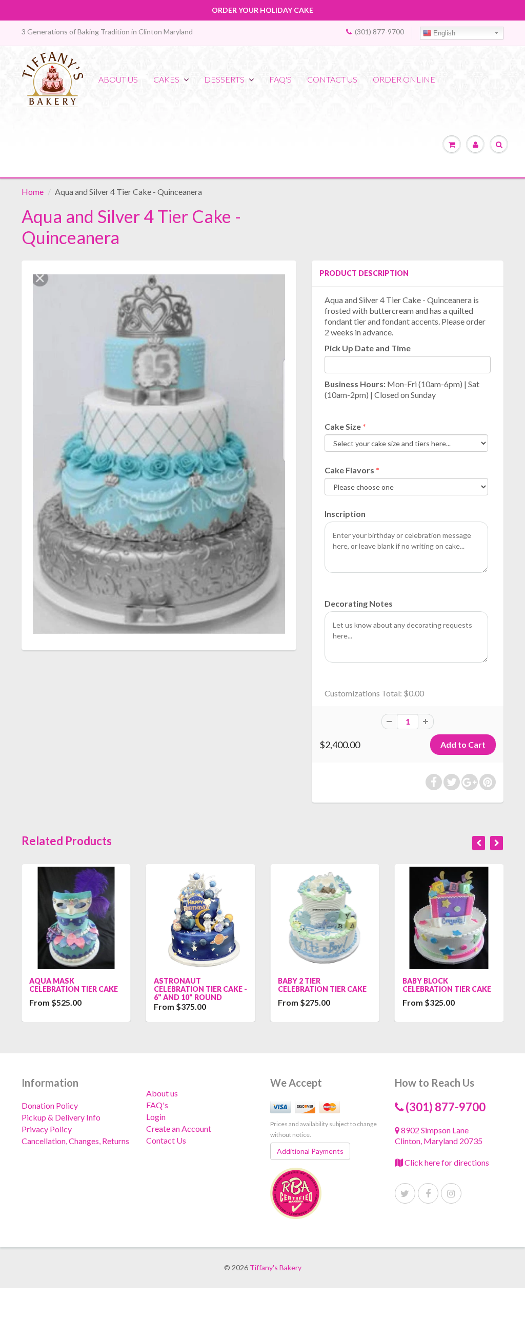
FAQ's (280, 79)
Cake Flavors (349, 470)
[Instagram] (451, 1193)
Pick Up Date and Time (368, 348)
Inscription (345, 513)
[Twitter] (405, 1193)
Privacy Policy (47, 1129)
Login (156, 1117)
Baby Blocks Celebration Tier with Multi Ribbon (458, 989)
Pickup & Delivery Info (61, 1117)
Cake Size (343, 426)
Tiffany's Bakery (275, 1267)
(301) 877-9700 (379, 31)
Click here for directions (446, 1162)
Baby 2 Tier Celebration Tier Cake (209, 984)
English (443, 33)
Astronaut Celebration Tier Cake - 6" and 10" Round (87, 989)
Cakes (166, 79)
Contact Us (166, 1140)
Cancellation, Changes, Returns (75, 1141)
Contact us (332, 79)
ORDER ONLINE (404, 79)
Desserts (224, 79)
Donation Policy (50, 1105)
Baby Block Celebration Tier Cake (334, 984)
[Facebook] (428, 1193)
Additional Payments (310, 1151)
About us (118, 79)
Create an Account (178, 1128)
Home (33, 191)
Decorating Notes (359, 603)
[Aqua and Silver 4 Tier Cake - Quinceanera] (159, 454)
